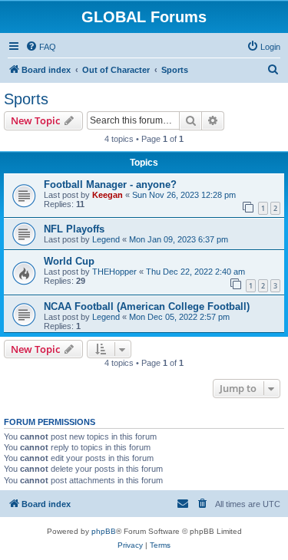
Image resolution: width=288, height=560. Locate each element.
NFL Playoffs (74, 229)
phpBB (103, 531)
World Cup (69, 261)
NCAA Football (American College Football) (147, 306)
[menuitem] (40, 47)
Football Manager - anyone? (110, 184)
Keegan (107, 194)
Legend (106, 239)
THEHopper (114, 271)
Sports (26, 99)
